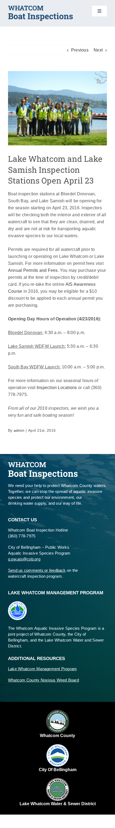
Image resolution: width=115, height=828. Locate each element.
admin (19, 430)
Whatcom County (57, 735)
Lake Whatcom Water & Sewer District (58, 803)
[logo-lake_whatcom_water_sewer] (57, 780)
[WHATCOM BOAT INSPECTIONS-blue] (40, 7)
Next (98, 50)
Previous (80, 50)
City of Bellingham (57, 769)
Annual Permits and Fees (33, 270)
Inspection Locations (57, 387)
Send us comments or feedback (37, 570)
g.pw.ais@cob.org (24, 559)
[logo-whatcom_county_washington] (57, 712)
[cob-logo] (57, 746)
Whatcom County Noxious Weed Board (43, 680)
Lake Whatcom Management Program (42, 668)
